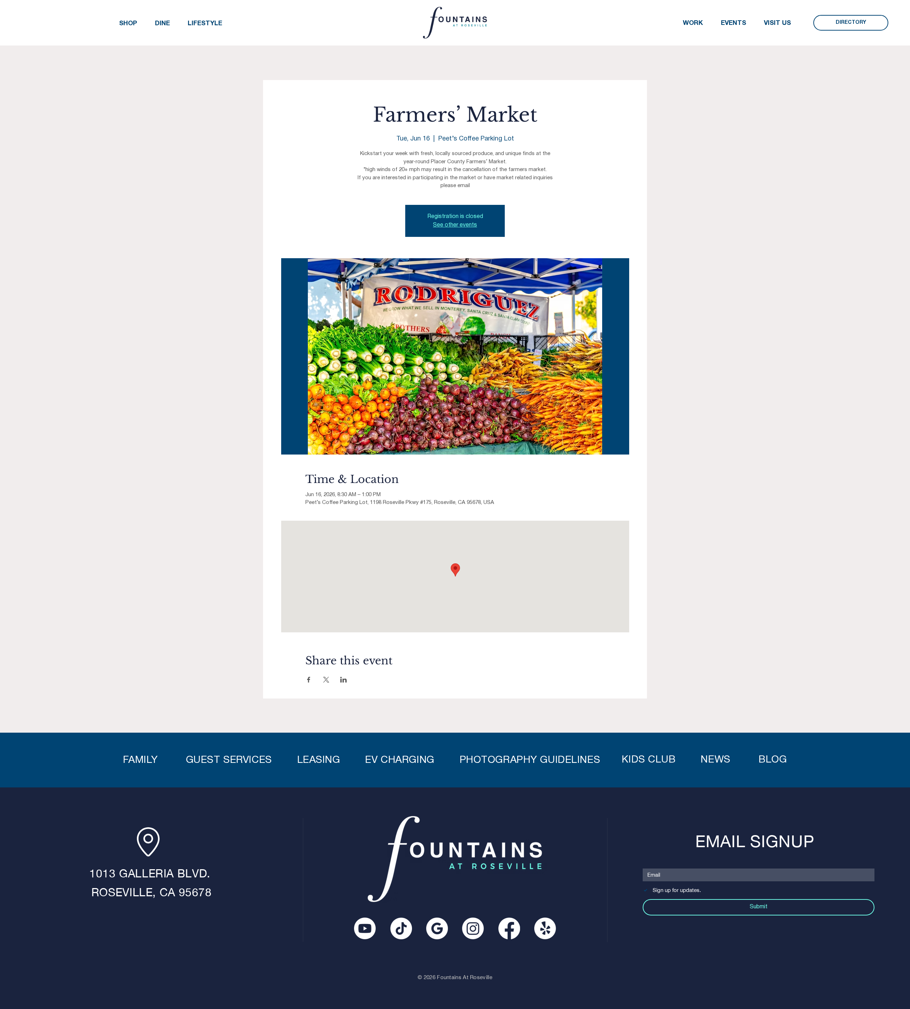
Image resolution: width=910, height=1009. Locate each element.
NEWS (717, 760)
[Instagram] (473, 928)
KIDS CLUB (648, 760)
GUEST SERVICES (229, 760)
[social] (437, 928)
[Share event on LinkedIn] (343, 680)
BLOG (773, 760)
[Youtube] (365, 928)
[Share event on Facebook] (308, 680)
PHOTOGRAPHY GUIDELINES (530, 760)
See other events (455, 225)
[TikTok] (401, 928)
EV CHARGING (399, 760)
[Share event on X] (326, 680)
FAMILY (142, 760)
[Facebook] (509, 928)
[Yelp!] (545, 928)
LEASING (318, 760)
